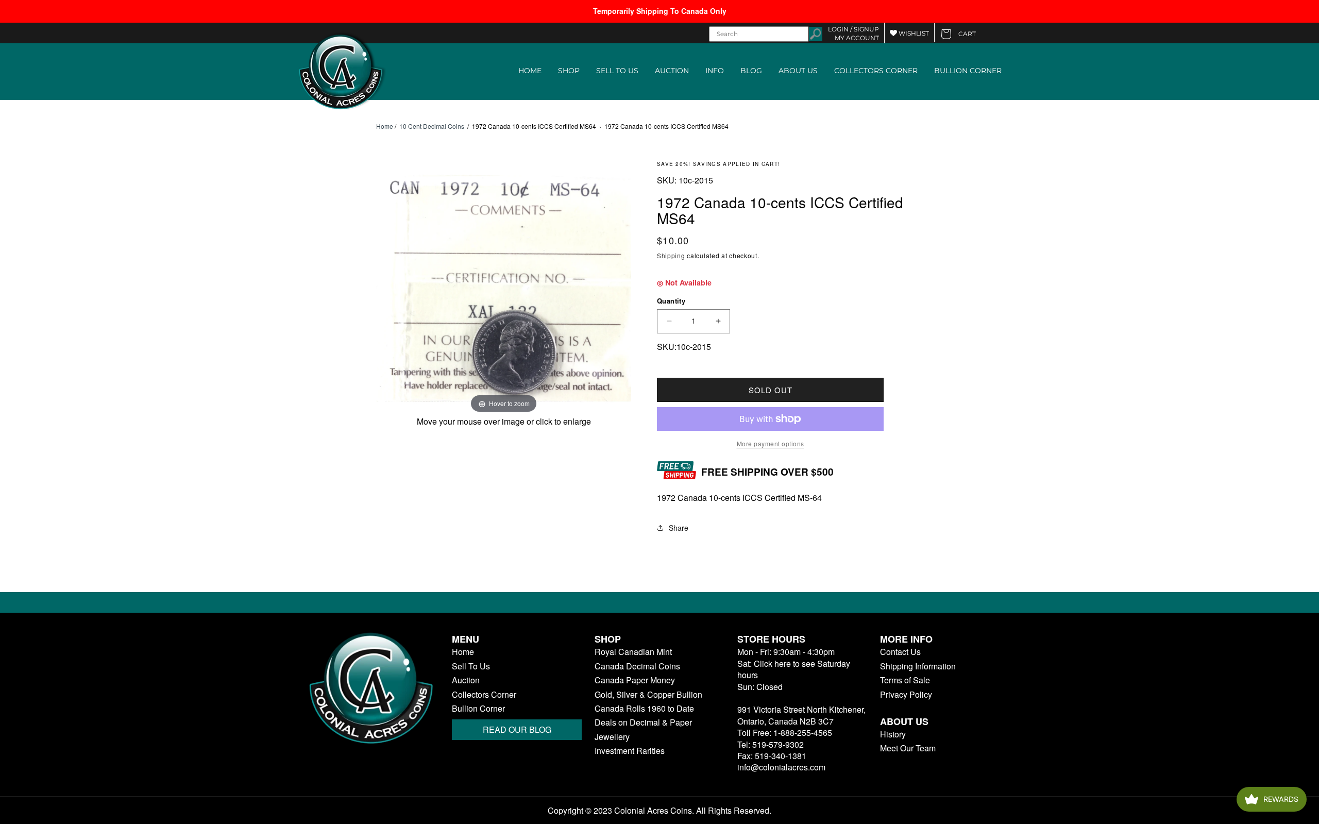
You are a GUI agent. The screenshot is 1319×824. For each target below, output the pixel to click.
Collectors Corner (484, 694)
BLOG (751, 70)
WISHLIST (913, 33)
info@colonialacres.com (781, 767)
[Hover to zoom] (503, 287)
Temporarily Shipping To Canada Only (659, 11)
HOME (530, 70)
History (893, 734)
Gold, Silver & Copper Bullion (648, 694)
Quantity (671, 301)
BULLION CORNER (968, 70)
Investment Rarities (630, 750)
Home (384, 126)
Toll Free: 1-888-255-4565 (784, 732)
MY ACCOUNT (857, 38)
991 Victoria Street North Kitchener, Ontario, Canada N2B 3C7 (801, 715)
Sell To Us (471, 666)
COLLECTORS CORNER (876, 70)
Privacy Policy (906, 694)
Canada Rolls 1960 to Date (644, 708)
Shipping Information (918, 666)
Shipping (671, 255)
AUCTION (672, 70)
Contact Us (900, 652)
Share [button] (678, 528)
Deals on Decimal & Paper (643, 722)
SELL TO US (617, 70)
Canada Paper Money (635, 680)
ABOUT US (798, 70)
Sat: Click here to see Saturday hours (793, 669)
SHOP (569, 70)
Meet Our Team (908, 748)
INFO (714, 70)
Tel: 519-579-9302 (770, 744)
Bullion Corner (478, 708)
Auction (466, 680)
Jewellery (612, 737)
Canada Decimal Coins (637, 666)
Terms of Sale (905, 680)
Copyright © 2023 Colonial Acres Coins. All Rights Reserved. (659, 810)
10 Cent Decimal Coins (431, 126)
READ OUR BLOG (517, 729)
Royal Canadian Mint (633, 652)
